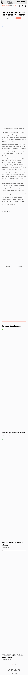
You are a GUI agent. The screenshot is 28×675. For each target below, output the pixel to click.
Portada (19, 18)
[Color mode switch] (19, 6)
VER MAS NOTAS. (6, 211)
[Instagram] (15, 670)
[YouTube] (19, 670)
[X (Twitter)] (12, 670)
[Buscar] (22, 6)
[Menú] (25, 6)
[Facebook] (9, 670)
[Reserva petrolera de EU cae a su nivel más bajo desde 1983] (14, 379)
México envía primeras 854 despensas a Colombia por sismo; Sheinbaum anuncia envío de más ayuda (12, 655)
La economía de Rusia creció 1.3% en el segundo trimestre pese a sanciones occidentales (12, 544)
